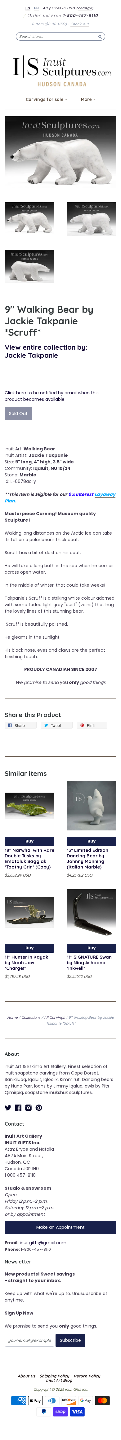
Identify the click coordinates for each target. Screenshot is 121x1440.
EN (27, 8)
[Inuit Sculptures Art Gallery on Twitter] (8, 1108)
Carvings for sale (45, 99)
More (87, 99)
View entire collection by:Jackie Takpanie (46, 351)
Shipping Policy (54, 1376)
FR (36, 8)
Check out (79, 24)
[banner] (60, 70)
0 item (49, 24)
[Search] (100, 36)
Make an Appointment (60, 1227)
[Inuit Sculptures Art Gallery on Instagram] (28, 1108)
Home (12, 1017)
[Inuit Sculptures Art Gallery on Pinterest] (38, 1108)
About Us (26, 1376)
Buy (29, 841)
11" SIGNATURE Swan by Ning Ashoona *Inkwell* (89, 962)
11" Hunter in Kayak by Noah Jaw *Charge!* (26, 962)
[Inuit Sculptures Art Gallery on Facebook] (18, 1108)
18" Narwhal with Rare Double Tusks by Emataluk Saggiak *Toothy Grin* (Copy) (29, 858)
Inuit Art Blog (59, 1380)
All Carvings (54, 1017)
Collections (30, 1017)
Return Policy (87, 1376)
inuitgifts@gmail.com (43, 1243)
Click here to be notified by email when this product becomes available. (52, 396)
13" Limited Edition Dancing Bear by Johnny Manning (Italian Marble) (87, 858)
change (85, 8)
